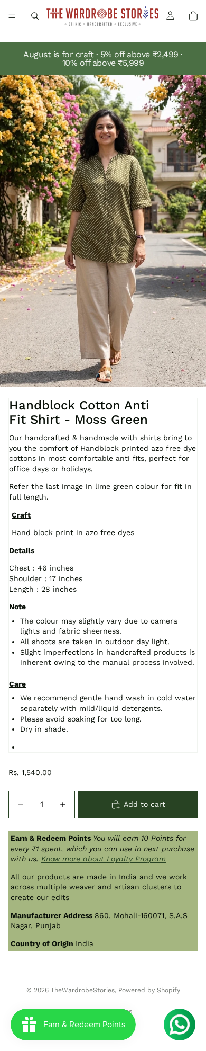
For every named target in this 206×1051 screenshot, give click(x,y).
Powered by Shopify (149, 990)
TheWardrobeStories (83, 990)
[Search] (34, 16)
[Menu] (12, 16)
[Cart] (193, 16)
